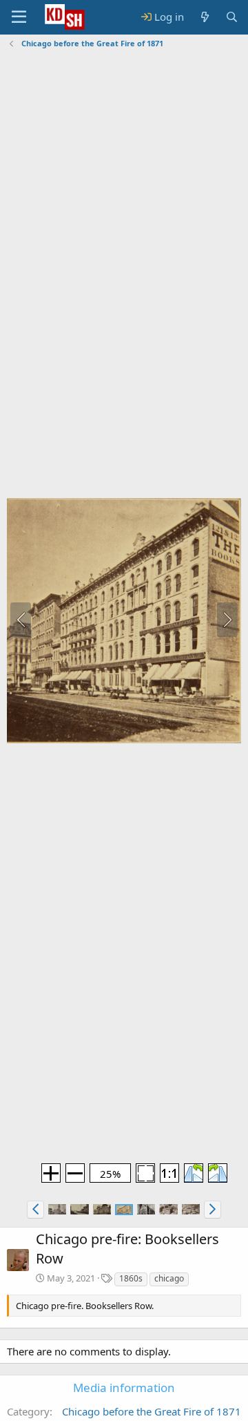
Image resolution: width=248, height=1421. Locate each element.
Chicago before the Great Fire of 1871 (151, 1411)
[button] (35, 1210)
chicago (169, 1278)
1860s (131, 1278)
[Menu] (19, 17)
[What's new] (204, 17)
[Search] (231, 17)
